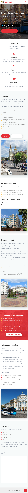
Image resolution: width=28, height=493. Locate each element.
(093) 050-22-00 (6, 438)
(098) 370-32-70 (6, 449)
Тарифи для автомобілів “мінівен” (10, 199)
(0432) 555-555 (6, 432)
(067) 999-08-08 (6, 434)
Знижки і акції (17, 136)
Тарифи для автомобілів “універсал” (11, 202)
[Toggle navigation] (25, 2)
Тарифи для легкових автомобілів (10, 187)
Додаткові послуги (6, 204)
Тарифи (5, 136)
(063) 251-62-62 (6, 436)
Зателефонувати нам (9, 31)
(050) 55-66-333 (6, 439)
